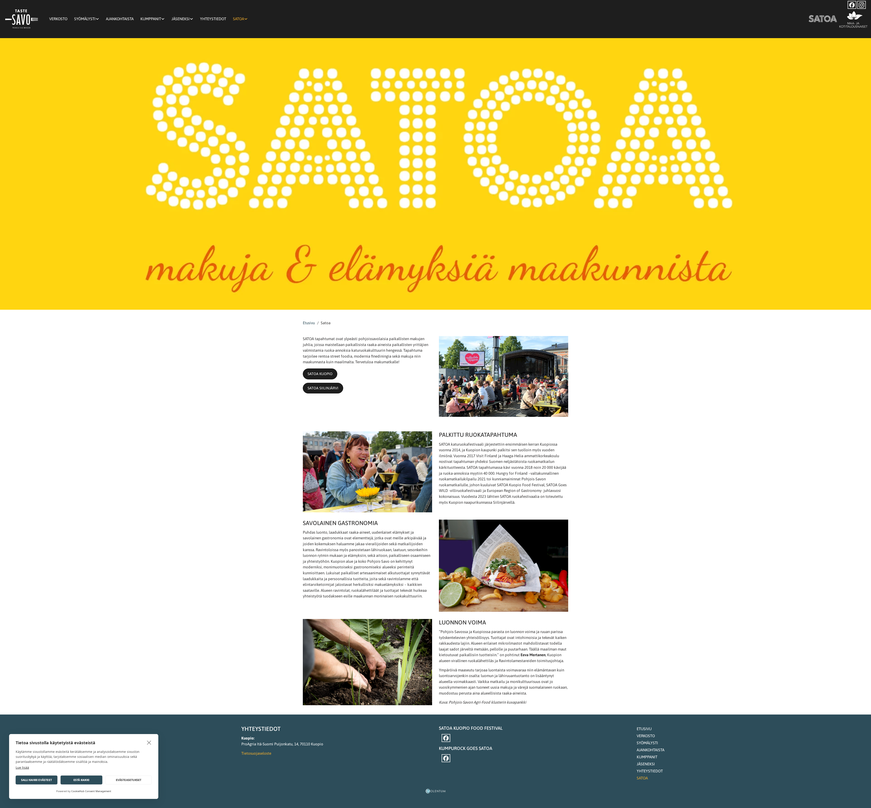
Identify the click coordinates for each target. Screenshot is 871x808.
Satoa (238, 19)
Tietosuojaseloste (256, 753)
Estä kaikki (81, 780)
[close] (149, 742)
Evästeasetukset (129, 780)
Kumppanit (150, 19)
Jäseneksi (180, 19)
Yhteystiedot (213, 19)
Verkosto (58, 19)
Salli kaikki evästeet (36, 780)
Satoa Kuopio (320, 374)
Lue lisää (22, 767)
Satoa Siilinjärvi (323, 388)
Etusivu (309, 323)
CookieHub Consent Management (91, 791)
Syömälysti (84, 19)
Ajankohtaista (120, 19)
